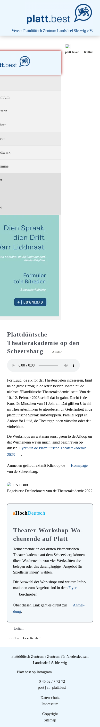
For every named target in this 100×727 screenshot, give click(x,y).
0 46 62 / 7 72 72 (52, 681)
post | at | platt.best (52, 687)
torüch (19, 628)
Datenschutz (50, 698)
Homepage (79, 465)
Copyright (50, 714)
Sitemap (50, 720)
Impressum (50, 704)
